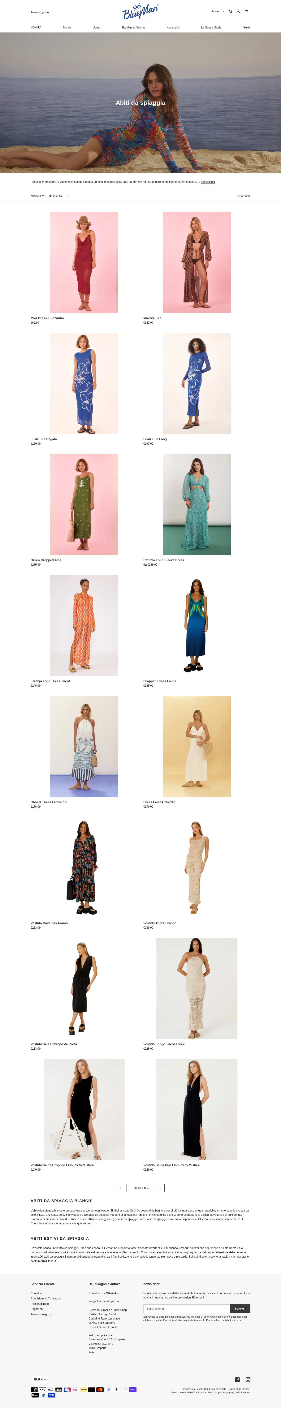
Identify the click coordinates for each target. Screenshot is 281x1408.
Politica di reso (40, 1303)
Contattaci (37, 1293)
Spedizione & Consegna (46, 1298)
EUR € (38, 1379)
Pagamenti (37, 1309)
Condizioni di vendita (215, 1389)
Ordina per (38, 196)
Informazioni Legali (192, 1389)
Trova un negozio (41, 1314)
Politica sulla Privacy (238, 1389)
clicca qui (237, 1320)
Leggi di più (208, 181)
